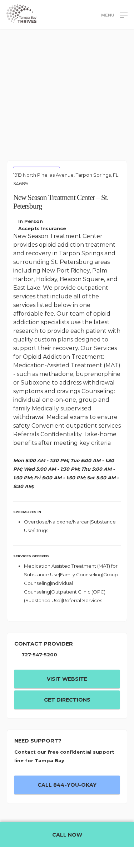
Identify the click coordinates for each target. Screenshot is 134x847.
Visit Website (67, 679)
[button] (114, 15)
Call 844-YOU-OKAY (67, 785)
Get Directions (67, 700)
